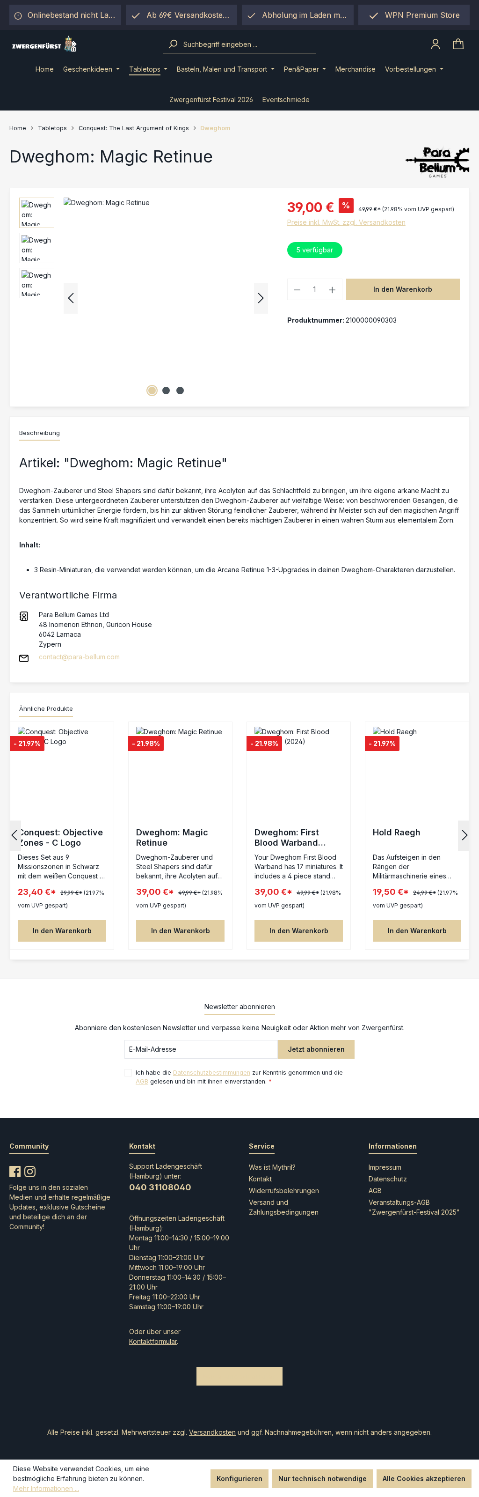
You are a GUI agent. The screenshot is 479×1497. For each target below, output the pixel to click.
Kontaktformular (153, 1341)
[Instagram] (30, 1169)
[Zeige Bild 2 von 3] (166, 390)
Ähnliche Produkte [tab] (46, 708)
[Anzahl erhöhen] (332, 289)
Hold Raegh (397, 832)
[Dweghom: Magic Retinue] (166, 298)
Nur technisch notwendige (322, 1478)
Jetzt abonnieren (316, 1049)
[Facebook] (15, 1169)
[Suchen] (172, 44)
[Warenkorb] (458, 44)
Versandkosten (212, 1432)
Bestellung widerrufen (239, 1376)
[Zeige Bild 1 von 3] (152, 390)
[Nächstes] (261, 298)
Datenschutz (388, 1179)
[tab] (39, 433)
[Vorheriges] (71, 298)
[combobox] (248, 44)
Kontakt (260, 1179)
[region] (298, 15)
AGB (142, 1081)
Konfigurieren (239, 1478)
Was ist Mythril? (272, 1167)
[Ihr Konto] (435, 44)
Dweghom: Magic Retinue (172, 837)
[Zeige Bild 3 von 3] (180, 390)
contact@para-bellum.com (79, 657)
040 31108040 (160, 1187)
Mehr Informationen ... (46, 1488)
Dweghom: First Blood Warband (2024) (286, 837)
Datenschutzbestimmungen (211, 1072)
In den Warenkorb (402, 289)
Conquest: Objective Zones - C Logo (60, 837)
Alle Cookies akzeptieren (424, 1478)
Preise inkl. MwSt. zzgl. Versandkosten (346, 222)
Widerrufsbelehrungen (284, 1191)
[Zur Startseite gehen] (86, 44)
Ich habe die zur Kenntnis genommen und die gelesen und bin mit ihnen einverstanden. (239, 1077)
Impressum (385, 1167)
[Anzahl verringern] (297, 289)
